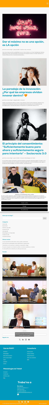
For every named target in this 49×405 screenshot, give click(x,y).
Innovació (29, 49)
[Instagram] (25, 402)
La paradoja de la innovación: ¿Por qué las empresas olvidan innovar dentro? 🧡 (22, 92)
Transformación (5, 236)
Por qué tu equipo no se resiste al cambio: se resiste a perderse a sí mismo (18, 247)
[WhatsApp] (31, 402)
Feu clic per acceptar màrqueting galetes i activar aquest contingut (24, 334)
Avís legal (25, 403)
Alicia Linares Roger (8, 49)
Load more (24, 330)
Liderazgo (4, 231)
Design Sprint (30, 351)
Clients (4, 363)
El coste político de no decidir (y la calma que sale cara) (14, 248)
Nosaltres (5, 351)
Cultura (4, 224)
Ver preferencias (24, 209)
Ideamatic (44, 403)
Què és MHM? (8, 348)
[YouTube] (28, 402)
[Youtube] (29, 339)
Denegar (24, 206)
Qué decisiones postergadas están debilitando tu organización (15, 243)
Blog (4, 377)
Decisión (4, 225)
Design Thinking (30, 353)
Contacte (5, 361)
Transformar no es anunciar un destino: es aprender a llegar (15, 245)
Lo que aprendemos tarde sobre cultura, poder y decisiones (15, 241)
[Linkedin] (23, 339)
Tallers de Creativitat (31, 357)
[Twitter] (20, 339)
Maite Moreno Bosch (7, 355)
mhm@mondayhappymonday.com (24, 392)
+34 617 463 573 (22, 390)
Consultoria (31, 348)
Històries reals (23, 49)
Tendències (4, 234)
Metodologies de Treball (30, 158)
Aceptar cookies (24, 202)
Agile (28, 359)
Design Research (30, 355)
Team (4, 359)
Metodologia (6, 353)
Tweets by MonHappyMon (24, 334)
